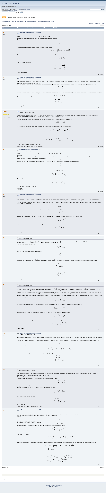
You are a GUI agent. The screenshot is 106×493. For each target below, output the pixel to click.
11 (14, 479)
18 (23, 479)
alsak (5, 111)
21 (27, 479)
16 (20, 479)
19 (24, 479)
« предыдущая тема (93, 23)
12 (15, 479)
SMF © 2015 (53, 485)
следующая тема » (100, 23)
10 (12, 479)
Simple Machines (58, 485)
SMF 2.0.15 (48, 485)
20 (25, 479)
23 (29, 479)
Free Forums (56, 486)
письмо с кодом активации (12, 10)
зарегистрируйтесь (26, 9)
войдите (19, 9)
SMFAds (50, 486)
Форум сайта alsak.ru (10, 3)
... (9, 25)
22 (28, 479)
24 (31, 479)
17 (22, 479)
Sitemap (3, 479)
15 (19, 479)
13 (16, 479)
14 (18, 479)
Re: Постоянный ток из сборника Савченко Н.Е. (30, 32)
